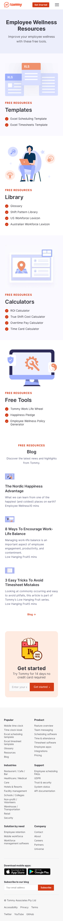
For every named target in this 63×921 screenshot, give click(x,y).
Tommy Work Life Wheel (26, 409)
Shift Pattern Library (24, 212)
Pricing (38, 755)
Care (6, 782)
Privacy (24, 907)
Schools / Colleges (14, 795)
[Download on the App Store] (15, 871)
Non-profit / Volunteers (10, 801)
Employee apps (42, 746)
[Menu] (57, 4)
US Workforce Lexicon (25, 218)
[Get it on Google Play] (39, 871)
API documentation (44, 790)
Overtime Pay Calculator (26, 322)
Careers (38, 840)
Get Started (40, 5)
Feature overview (43, 725)
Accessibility (11, 907)
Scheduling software (45, 734)
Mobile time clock (13, 725)
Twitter (8, 914)
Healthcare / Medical (15, 778)
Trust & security (42, 782)
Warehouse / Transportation (12, 808)
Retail (7, 813)
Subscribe (46, 887)
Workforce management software (16, 842)
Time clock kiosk (13, 729)
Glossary (16, 206)
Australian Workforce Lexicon (30, 224)
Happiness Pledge (22, 415)
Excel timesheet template (12, 742)
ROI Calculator (20, 310)
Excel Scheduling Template (28, 118)
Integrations (40, 751)
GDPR (37, 778)
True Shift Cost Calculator (27, 316)
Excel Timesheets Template (29, 124)
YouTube (19, 914)
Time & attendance (44, 738)
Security (8, 817)
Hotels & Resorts (13, 786)
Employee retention (14, 832)
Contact (38, 832)
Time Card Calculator (24, 329)
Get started (42, 687)
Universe (39, 848)
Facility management (15, 790)
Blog (6, 756)
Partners (39, 844)
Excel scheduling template (13, 735)
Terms (34, 907)
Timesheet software (45, 742)
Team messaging (43, 729)
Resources (9, 752)
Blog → (31, 614)
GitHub (30, 914)
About (37, 836)
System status (42, 786)
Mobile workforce (13, 836)
